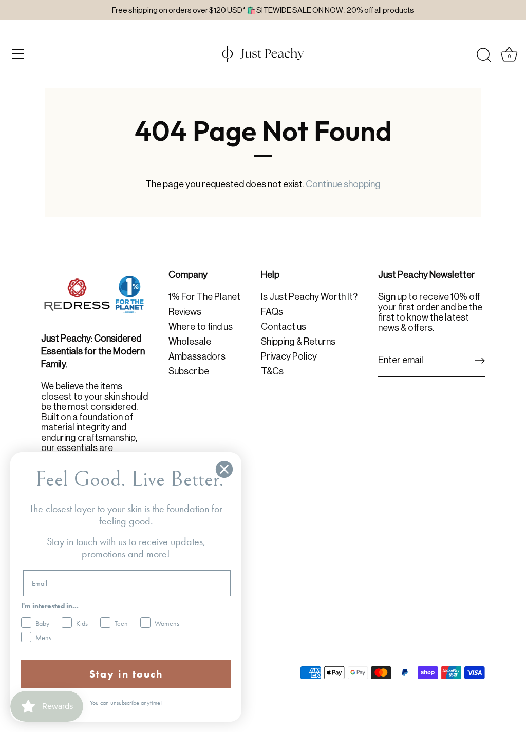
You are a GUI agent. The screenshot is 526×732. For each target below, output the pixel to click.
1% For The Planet (204, 297)
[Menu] (18, 54)
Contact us (283, 327)
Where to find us (200, 327)
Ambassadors (197, 356)
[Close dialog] (224, 469)
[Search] (484, 55)
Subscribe (188, 371)
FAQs (272, 312)
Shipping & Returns (298, 341)
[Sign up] (480, 360)
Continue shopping (343, 184)
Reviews (184, 312)
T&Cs (272, 371)
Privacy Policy (289, 356)
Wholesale (189, 341)
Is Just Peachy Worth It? (309, 297)
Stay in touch (126, 674)
